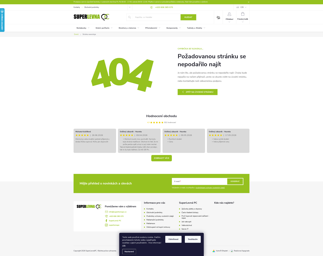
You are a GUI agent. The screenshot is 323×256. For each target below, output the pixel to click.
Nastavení (129, 251)
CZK (242, 7)
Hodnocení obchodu (161, 116)
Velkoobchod (187, 225)
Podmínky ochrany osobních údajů (160, 216)
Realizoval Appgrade (241, 251)
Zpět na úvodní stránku (199, 92)
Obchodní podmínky (91, 7)
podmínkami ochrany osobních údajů (210, 187)
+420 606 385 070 (116, 216)
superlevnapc (114, 225)
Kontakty (77, 7)
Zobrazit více (161, 158)
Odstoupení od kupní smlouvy (158, 227)
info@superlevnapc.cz (117, 212)
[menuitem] (83, 28)
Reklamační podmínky (155, 220)
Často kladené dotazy (190, 213)
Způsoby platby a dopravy (192, 209)
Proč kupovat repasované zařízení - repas (195, 217)
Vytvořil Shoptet (222, 251)
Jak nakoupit (186, 222)
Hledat (188, 17)
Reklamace (150, 223)
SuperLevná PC (115, 220)
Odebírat (235, 181)
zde (123, 245)
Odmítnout (173, 239)
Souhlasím (193, 239)
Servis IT (185, 229)
